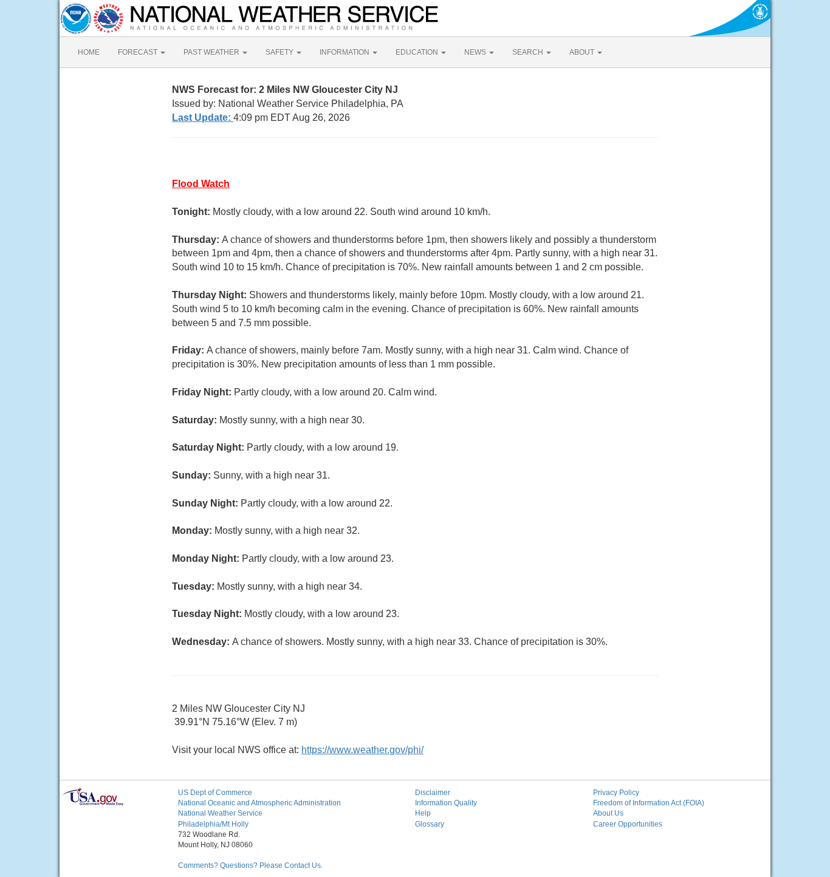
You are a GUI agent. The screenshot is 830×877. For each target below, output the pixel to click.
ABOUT (582, 52)
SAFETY (280, 52)
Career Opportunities (627, 824)
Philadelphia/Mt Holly (213, 824)
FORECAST (138, 52)
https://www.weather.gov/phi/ (362, 750)
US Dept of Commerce (215, 792)
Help (423, 813)
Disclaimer (432, 792)
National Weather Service (220, 813)
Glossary (429, 824)
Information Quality (446, 803)
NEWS (476, 52)
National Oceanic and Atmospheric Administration (259, 803)
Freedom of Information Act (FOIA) (648, 803)
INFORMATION (345, 52)
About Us (608, 813)
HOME (89, 52)
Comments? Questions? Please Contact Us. (250, 865)
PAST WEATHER (212, 52)
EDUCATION (418, 52)
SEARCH (528, 52)
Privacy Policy (616, 792)
